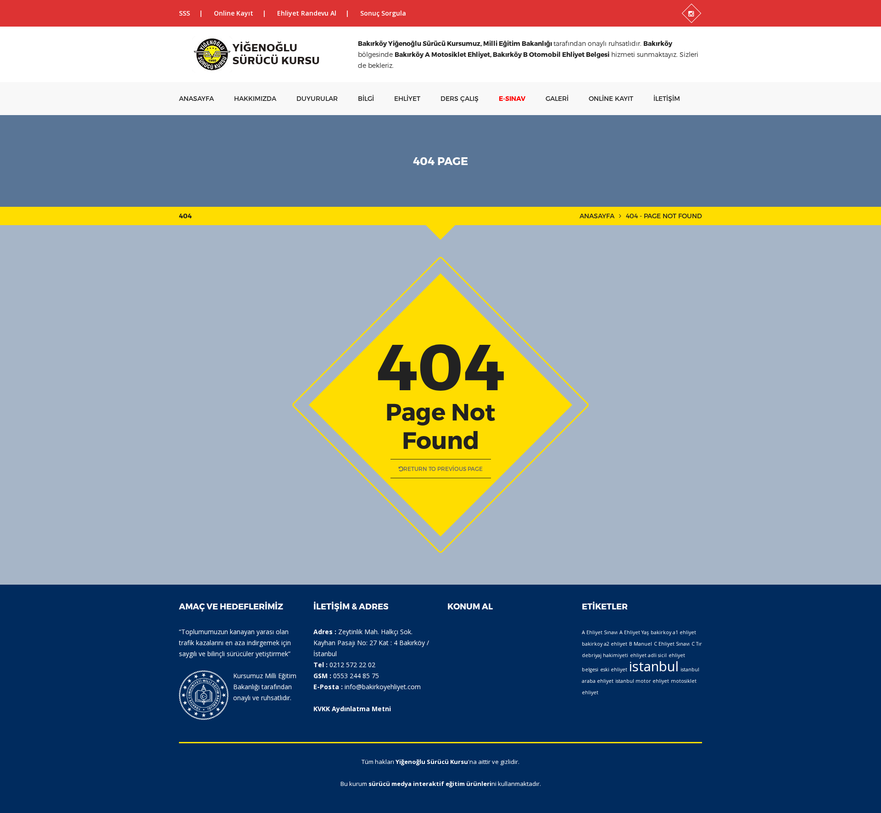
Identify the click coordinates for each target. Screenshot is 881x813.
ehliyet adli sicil (648, 655)
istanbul (654, 666)
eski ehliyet (613, 669)
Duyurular (317, 98)
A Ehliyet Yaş (634, 632)
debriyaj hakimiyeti (605, 655)
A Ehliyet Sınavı (600, 632)
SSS (184, 13)
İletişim (666, 98)
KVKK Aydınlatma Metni (352, 708)
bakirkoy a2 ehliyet (604, 644)
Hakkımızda (255, 98)
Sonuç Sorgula (383, 13)
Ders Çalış (459, 98)
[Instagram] (691, 13)
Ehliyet (407, 98)
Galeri (557, 98)
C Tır (696, 644)
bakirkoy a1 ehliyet (673, 632)
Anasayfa (196, 98)
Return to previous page (443, 468)
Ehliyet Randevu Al (306, 13)
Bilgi (366, 98)
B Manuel (640, 644)
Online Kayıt (233, 13)
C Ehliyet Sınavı (672, 644)
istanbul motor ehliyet (642, 681)
